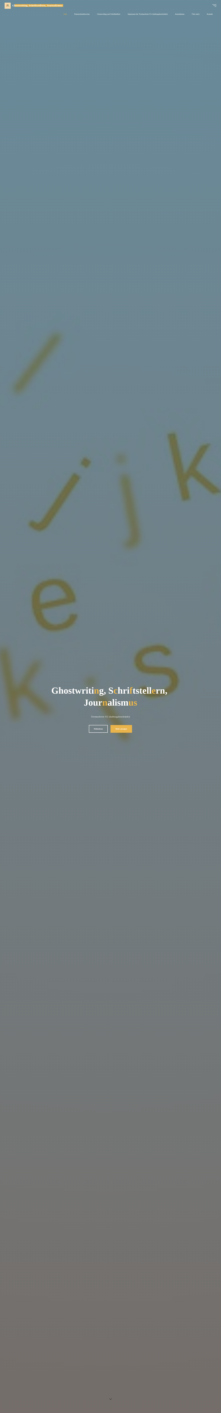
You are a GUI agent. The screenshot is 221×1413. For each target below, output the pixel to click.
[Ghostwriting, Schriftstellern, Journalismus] (8, 5)
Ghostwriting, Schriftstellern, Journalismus (37, 5)
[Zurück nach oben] (212, 1404)
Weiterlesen (98, 729)
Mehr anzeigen (121, 729)
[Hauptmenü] (214, 5)
